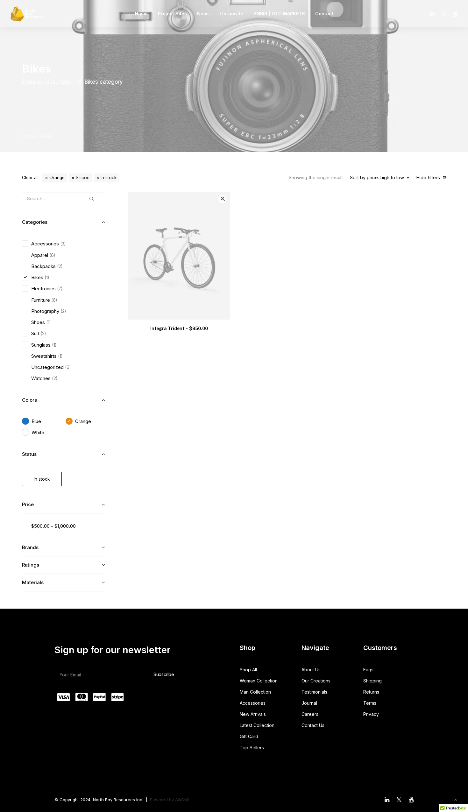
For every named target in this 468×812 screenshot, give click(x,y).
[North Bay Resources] (27, 14)
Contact (324, 13)
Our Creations (315, 680)
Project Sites (172, 13)
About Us (311, 669)
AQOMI (182, 799)
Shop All (248, 669)
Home (141, 13)
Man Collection (255, 692)
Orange (57, 177)
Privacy (371, 714)
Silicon (82, 177)
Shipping (372, 680)
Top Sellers (252, 747)
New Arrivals (253, 714)
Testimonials (314, 692)
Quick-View (222, 199)
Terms (369, 703)
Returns (371, 692)
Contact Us (312, 725)
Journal (309, 703)
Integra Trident (179, 328)
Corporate (231, 13)
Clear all (30, 177)
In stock (109, 177)
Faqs (368, 669)
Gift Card (249, 736)
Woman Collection (259, 680)
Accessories (253, 703)
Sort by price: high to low (377, 177)
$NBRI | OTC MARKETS (279, 13)
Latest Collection (257, 725)
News (203, 13)
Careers (309, 714)
